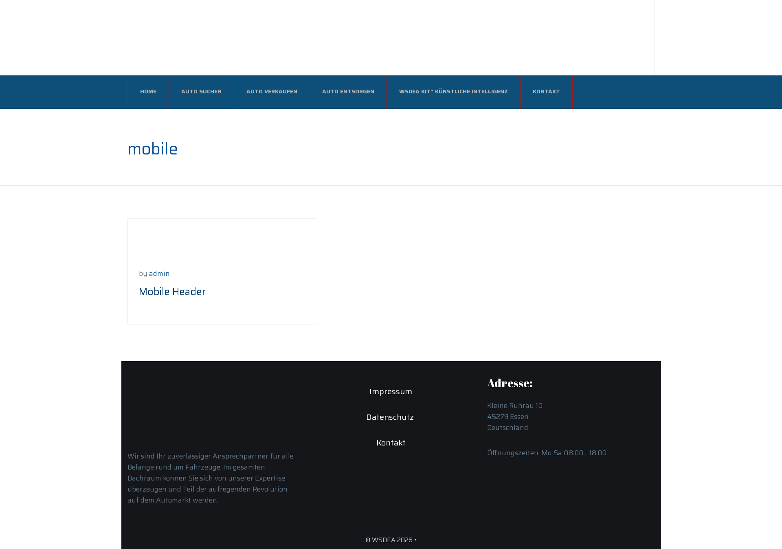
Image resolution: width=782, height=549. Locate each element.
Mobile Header (172, 292)
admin (159, 273)
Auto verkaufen (271, 91)
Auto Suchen (201, 91)
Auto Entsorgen (348, 91)
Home (148, 91)
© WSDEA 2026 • (391, 540)
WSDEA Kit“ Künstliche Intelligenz (453, 91)
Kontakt (546, 91)
